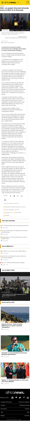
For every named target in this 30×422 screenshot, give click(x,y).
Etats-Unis (6, 30)
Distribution (4, 409)
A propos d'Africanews (6, 402)
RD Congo (18, 212)
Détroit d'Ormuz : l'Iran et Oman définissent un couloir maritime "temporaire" (12, 325)
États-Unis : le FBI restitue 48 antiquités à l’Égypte (12, 262)
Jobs (2, 412)
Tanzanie (4, 350)
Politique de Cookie (24, 405)
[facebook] (24, 397)
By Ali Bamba (5, 41)
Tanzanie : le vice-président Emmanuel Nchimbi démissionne (14, 353)
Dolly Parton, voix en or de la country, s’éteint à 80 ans (13, 251)
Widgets (3, 415)
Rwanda (7, 215)
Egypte (4, 377)
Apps (28, 412)
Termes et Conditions (24, 402)
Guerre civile (9, 212)
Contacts (3, 405)
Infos (2, 6)
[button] (16, 24)
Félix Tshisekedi (9, 209)
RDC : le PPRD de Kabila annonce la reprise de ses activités (14, 225)
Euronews (26, 415)
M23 (18, 209)
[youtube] (12, 397)
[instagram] (28, 397)
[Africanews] (10, 2)
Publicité (27, 409)
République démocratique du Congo (15, 207)
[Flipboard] (20, 397)
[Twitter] (16, 397)
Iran (3, 321)
